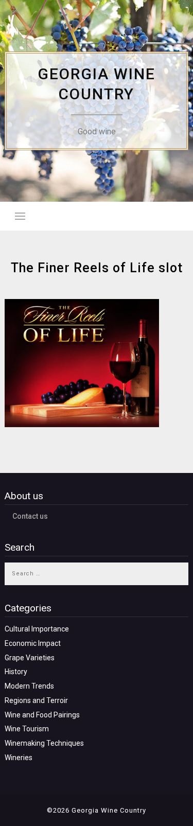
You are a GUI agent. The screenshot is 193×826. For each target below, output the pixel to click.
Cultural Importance (37, 629)
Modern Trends (29, 686)
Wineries (18, 757)
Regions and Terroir (36, 700)
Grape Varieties (30, 658)
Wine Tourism (27, 729)
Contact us (30, 516)
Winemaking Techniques (44, 743)
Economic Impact (33, 643)
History (16, 671)
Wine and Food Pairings (42, 715)
